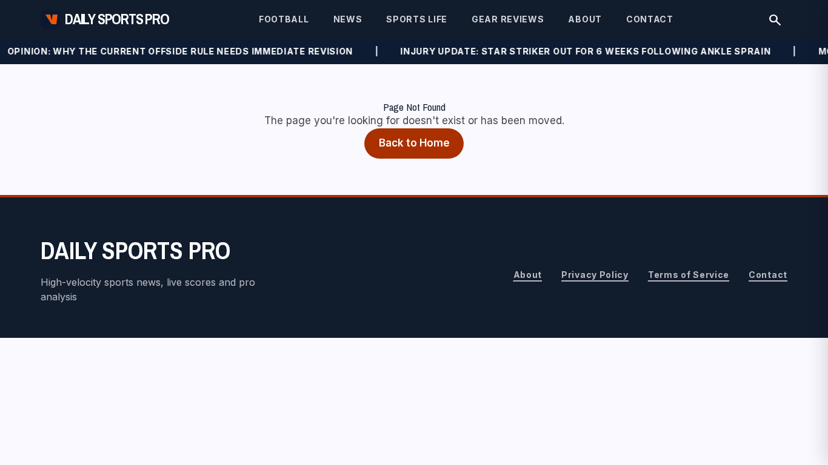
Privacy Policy (595, 275)
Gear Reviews (508, 19)
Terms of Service (688, 275)
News (347, 19)
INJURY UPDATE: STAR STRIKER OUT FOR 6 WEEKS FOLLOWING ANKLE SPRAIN (577, 51)
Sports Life (416, 19)
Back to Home (414, 143)
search (775, 19)
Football (284, 19)
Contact (649, 19)
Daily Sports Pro (117, 19)
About (585, 19)
